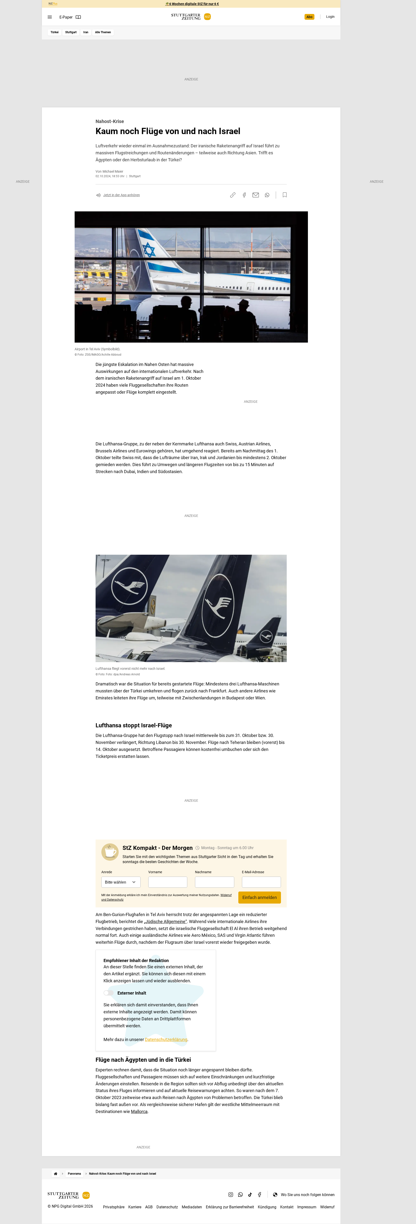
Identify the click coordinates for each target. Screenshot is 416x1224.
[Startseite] (56, 1173)
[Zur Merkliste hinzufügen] (283, 195)
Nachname (203, 872)
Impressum (306, 1207)
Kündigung (267, 1207)
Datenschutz (167, 1207)
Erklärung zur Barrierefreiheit (230, 1207)
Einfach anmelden (259, 897)
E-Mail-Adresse (253, 872)
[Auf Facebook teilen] (244, 195)
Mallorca (139, 1111)
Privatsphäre (113, 1207)
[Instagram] (231, 1194)
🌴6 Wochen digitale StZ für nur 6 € (192, 4)
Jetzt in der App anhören (121, 195)
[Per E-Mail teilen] (255, 195)
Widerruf (327, 1207)
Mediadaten (192, 1207)
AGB (149, 1207)
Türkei (54, 32)
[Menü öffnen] (50, 17)
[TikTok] (250, 1194)
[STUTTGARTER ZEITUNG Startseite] (191, 16)
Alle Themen (103, 32)
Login (330, 17)
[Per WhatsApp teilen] (267, 195)
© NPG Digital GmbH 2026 (70, 1206)
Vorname (155, 872)
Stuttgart (71, 32)
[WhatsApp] (240, 1194)
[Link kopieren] (233, 195)
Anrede (106, 872)
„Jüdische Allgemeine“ (165, 921)
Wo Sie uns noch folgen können (308, 1194)
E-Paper (65, 17)
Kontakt (286, 1207)
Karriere (134, 1207)
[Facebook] (260, 1194)
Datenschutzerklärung (166, 1039)
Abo (309, 17)
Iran (85, 32)
